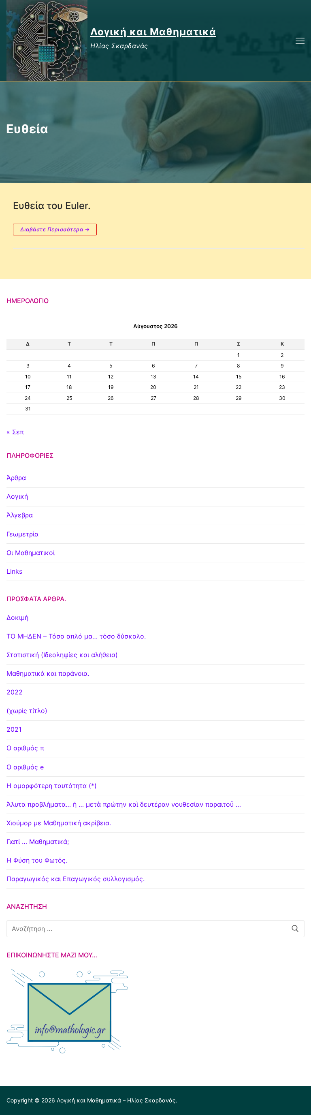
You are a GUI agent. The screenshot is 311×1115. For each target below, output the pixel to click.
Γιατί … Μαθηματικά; (37, 841)
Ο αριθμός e (25, 767)
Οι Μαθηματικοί (30, 553)
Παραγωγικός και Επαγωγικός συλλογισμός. (75, 879)
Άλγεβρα (19, 515)
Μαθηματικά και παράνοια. (47, 673)
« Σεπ (15, 432)
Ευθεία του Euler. (52, 205)
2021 (13, 729)
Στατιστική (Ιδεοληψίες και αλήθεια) (62, 655)
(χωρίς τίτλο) (26, 711)
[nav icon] (300, 40)
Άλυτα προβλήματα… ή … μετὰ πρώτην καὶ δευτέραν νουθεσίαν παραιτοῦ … (123, 804)
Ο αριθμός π (25, 748)
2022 (14, 692)
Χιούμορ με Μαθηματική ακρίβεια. (58, 823)
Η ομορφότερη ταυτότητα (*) (51, 786)
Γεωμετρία (22, 534)
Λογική (17, 496)
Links (14, 571)
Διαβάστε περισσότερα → (54, 229)
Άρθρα (16, 478)
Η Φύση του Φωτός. (36, 860)
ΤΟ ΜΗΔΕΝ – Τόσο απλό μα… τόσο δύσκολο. (76, 636)
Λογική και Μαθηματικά (153, 32)
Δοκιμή (17, 617)
